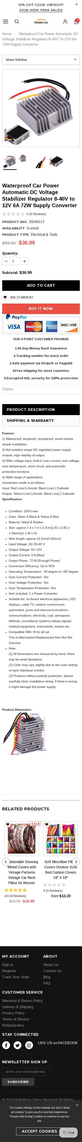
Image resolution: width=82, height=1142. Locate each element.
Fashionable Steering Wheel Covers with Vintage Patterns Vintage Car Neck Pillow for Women (21, 872)
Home (7, 34)
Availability (13, 228)
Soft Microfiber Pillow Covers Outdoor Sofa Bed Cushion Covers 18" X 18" (60, 869)
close (77, 4)
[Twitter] (17, 1045)
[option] (41, 108)
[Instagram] (29, 1045)
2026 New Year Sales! (41, 10)
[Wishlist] (8, 824)
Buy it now (41, 309)
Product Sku (14, 222)
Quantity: (10, 253)
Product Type (15, 234)
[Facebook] (6, 1045)
